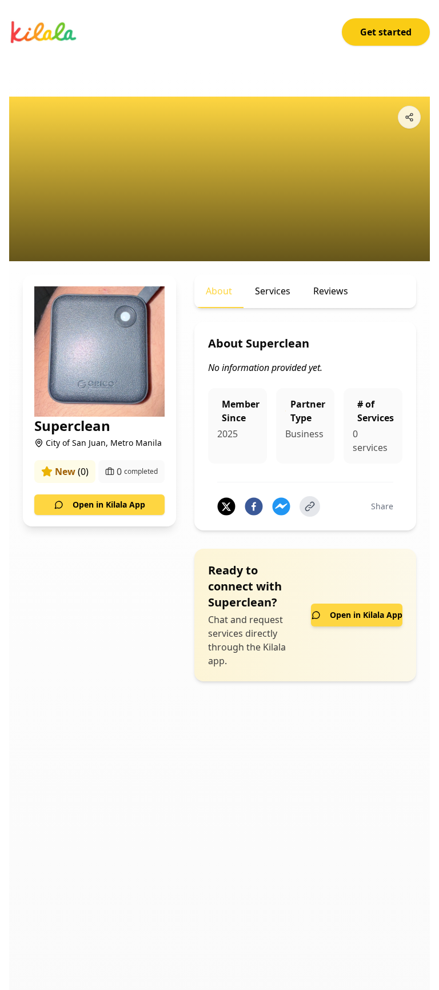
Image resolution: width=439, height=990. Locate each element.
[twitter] (226, 506)
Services (272, 291)
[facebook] (254, 506)
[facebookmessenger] (281, 506)
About (219, 291)
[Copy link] (310, 506)
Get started (386, 32)
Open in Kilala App (109, 504)
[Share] (409, 117)
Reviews (330, 291)
